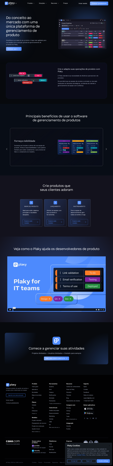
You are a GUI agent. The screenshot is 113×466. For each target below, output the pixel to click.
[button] (7, 149)
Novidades (35, 392)
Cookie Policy (81, 455)
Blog (67, 398)
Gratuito (34, 405)
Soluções (42, 3)
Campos (51, 392)
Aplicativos (35, 389)
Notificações (52, 395)
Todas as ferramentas (54, 403)
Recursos (54, 3)
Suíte (50, 444)
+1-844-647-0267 (89, 400)
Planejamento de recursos (39, 423)
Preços (65, 3)
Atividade (51, 398)
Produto (30, 3)
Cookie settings (103, 461)
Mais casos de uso (54, 427)
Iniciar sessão (83, 3)
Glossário (68, 392)
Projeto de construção (38, 426)
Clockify (68, 426)
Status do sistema (88, 395)
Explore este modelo (28, 222)
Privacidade (47, 462)
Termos (40, 462)
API (33, 398)
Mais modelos (35, 431)
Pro (33, 408)
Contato (86, 389)
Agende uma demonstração (15, 395)
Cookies (34, 462)
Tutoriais (68, 395)
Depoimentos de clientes (73, 400)
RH (50, 424)
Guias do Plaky (70, 389)
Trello (67, 416)
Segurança (55, 462)
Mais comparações (71, 419)
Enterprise (34, 410)
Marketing (52, 416)
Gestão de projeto (54, 410)
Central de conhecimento (73, 386)
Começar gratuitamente (99, 3)
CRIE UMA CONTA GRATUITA (55, 358)
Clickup (68, 410)
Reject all (89, 461)
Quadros (51, 386)
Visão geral (35, 386)
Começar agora (13, 49)
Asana (68, 413)
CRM (50, 421)
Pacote (51, 446)
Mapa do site (63, 462)
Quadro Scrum (36, 429)
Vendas (51, 419)
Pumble (68, 429)
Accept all (74, 461)
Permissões (52, 400)
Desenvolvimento (54, 413)
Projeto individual (36, 420)
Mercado (51, 449)
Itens (50, 389)
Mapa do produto (37, 395)
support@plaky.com (89, 398)
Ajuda (85, 386)
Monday (68, 408)
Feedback (86, 392)
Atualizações (52, 452)
